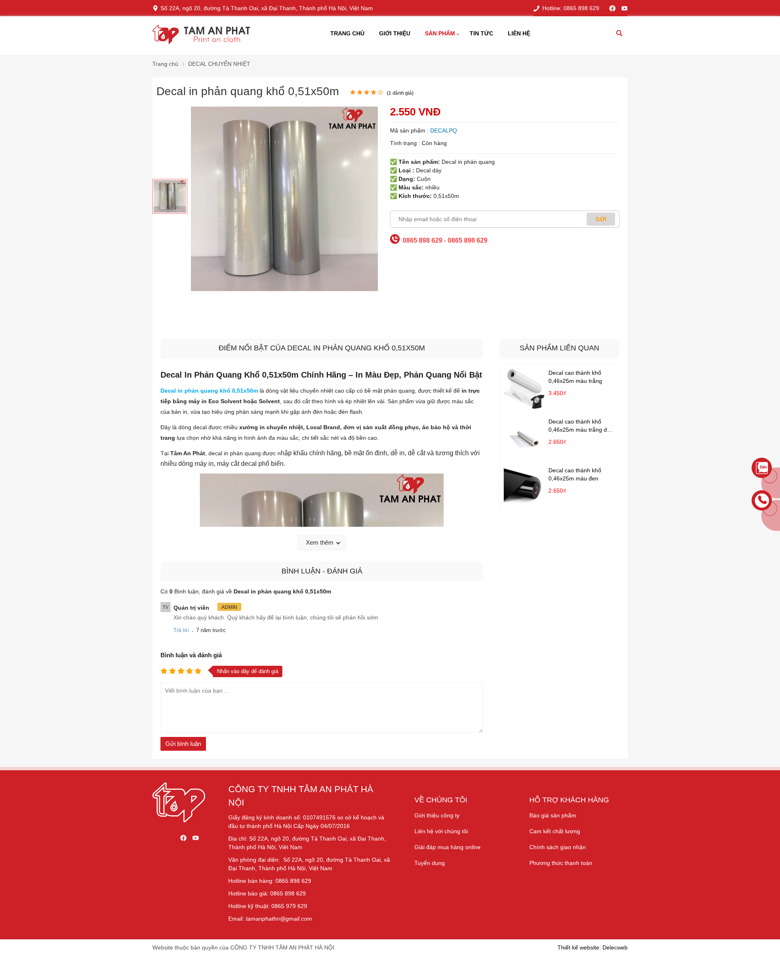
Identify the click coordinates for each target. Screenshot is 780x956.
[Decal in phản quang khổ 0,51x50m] (170, 196)
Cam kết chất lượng (554, 831)
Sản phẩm (440, 33)
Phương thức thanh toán (560, 863)
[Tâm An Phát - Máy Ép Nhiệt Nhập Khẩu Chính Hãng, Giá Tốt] (201, 35)
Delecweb (615, 947)
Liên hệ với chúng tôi (441, 831)
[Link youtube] (625, 8)
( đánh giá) (400, 93)
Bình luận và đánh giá (191, 655)
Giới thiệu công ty (436, 815)
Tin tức (481, 33)
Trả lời (181, 630)
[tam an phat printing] (178, 820)
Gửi (601, 219)
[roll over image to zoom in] (284, 198)
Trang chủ (347, 33)
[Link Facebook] (612, 8)
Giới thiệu (394, 33)
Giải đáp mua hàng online (447, 847)
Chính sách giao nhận (557, 847)
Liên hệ (519, 33)
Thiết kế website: (579, 947)
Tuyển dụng (429, 863)
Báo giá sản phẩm (552, 815)
